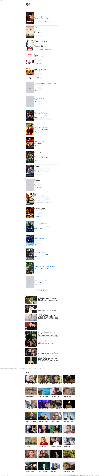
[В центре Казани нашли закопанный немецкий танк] (31, 406)
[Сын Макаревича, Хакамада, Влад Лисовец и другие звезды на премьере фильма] (56, 455)
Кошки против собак (38, 166)
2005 (35, 56)
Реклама (7, 475)
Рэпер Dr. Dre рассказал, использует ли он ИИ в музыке (47, 342)
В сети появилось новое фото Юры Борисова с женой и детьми (48, 325)
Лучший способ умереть (39, 208)
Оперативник (37, 138)
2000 (35, 181)
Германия (43, 56)
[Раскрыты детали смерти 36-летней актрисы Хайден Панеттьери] (44, 443)
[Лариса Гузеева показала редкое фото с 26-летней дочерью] (31, 430)
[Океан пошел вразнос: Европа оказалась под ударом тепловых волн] (44, 393)
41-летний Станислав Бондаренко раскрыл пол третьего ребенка (47, 350)
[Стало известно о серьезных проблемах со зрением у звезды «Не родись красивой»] (31, 455)
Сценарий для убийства (39, 277)
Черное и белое (37, 236)
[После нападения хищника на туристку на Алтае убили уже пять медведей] (69, 381)
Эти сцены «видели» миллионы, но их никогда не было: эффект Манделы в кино (47, 333)
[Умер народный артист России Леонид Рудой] (69, 406)
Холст (35, 27)
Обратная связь (97, 475)
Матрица (36, 222)
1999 (35, 223)
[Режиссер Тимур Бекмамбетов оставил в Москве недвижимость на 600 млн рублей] (31, 418)
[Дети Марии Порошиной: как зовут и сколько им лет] (56, 381)
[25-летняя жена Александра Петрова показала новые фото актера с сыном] (44, 455)
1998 (35, 251)
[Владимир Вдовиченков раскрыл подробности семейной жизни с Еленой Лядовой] (44, 418)
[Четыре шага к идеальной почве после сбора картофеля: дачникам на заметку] (56, 406)
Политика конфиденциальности (81, 475)
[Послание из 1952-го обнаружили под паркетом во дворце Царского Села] (31, 393)
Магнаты (36, 55)
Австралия (43, 223)
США (41, 42)
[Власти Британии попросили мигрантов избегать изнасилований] (31, 443)
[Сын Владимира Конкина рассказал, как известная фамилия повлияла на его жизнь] (44, 430)
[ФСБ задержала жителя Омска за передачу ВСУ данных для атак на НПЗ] (31, 468)
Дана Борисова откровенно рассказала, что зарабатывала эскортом (46, 307)
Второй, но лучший (38, 97)
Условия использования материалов (90, 475)
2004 (35, 70)
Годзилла (36, 263)
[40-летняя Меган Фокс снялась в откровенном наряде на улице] (56, 430)
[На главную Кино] (3, 1)
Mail (1, 475)
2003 (35, 112)
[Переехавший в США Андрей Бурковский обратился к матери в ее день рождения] (69, 418)
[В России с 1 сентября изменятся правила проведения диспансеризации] (69, 443)
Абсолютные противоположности (41, 69)
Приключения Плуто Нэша (39, 152)
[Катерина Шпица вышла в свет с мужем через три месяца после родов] (56, 443)
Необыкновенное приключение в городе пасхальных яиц (46, 83)
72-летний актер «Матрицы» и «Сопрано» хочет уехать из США (47, 299)
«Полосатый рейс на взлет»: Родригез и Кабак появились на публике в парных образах (46, 316)
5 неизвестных (37, 13)
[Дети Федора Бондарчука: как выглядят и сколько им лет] (56, 418)
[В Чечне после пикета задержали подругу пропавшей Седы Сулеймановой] (69, 393)
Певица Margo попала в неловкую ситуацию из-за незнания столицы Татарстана (47, 359)
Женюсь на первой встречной (40, 41)
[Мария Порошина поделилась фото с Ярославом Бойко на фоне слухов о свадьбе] (44, 406)
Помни (35, 194)
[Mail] (1, 1)
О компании (3, 475)
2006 (35, 42)
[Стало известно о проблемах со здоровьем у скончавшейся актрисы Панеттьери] (31, 381)
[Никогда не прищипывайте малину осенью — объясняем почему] (69, 455)
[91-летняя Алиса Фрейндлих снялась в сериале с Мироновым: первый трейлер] (44, 381)
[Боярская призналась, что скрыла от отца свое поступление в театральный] (44, 468)
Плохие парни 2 (37, 124)
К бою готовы (37, 180)
